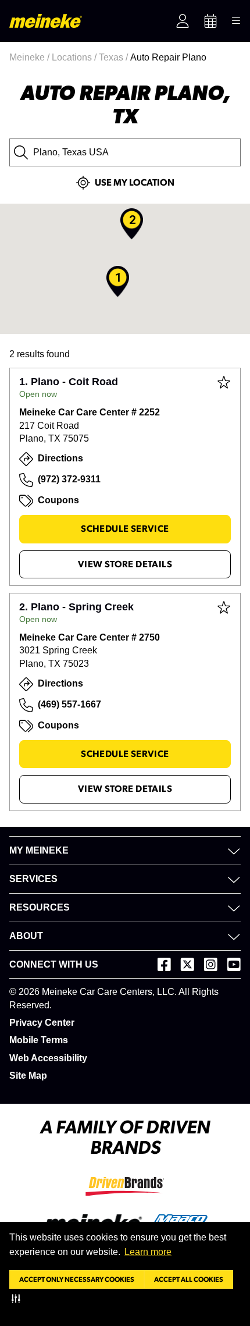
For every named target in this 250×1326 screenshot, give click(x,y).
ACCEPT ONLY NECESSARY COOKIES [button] (76, 1279)
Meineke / (30, 57)
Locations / (75, 57)
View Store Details (125, 564)
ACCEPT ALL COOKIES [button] (188, 1279)
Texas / (114, 57)
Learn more (148, 1252)
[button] (18, 1298)
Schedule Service (125, 529)
